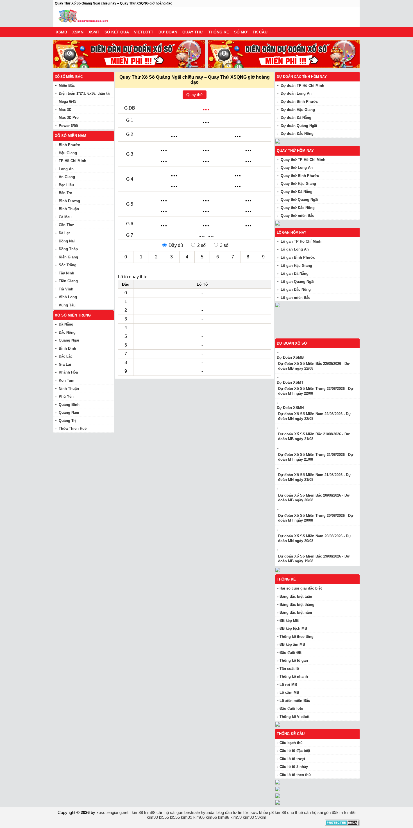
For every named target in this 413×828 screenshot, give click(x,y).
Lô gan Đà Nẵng (294, 273)
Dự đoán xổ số (292, 343)
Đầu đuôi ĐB (290, 652)
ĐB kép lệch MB (293, 628)
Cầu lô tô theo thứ (295, 775)
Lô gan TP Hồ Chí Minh (301, 241)
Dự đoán (167, 32)
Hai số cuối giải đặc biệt (301, 588)
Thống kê (218, 32)
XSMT (93, 32)
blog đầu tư (226, 812)
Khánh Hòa (68, 372)
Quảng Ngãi (69, 340)
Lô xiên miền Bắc (295, 701)
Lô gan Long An (295, 249)
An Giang (67, 177)
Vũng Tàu (67, 305)
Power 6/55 (68, 126)
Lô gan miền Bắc (295, 297)
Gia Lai (65, 364)
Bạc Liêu (66, 185)
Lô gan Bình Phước (298, 257)
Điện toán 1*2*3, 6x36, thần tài (84, 93)
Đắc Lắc (65, 356)
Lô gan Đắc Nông (296, 289)
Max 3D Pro (69, 117)
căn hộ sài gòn (169, 812)
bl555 (164, 817)
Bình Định (67, 348)
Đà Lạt (64, 233)
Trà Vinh (66, 289)
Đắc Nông (67, 332)
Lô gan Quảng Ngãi (297, 281)
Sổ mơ (241, 32)
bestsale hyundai (199, 812)
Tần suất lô (289, 669)
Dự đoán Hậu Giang (298, 110)
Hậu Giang (68, 153)
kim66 (349, 812)
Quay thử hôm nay (295, 151)
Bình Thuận (69, 209)
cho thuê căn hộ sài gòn (309, 812)
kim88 (137, 812)
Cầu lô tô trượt (292, 759)
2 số (201, 245)
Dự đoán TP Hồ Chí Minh (302, 85)
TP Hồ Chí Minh (72, 161)
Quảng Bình (69, 404)
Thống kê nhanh (294, 676)
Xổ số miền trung (73, 315)
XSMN (77, 32)
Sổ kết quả (117, 32)
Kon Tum (66, 380)
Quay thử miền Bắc (297, 215)
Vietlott (143, 32)
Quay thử (192, 32)
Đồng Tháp (68, 249)
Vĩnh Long (68, 297)
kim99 (152, 817)
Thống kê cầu (291, 734)
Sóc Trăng (67, 265)
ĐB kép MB (289, 620)
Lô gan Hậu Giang (296, 265)
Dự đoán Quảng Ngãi (299, 126)
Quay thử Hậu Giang (298, 183)
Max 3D (65, 110)
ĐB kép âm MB (292, 644)
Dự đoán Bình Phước (299, 101)
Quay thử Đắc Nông (298, 208)
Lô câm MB (289, 692)
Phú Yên (66, 396)
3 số (224, 245)
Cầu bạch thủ (291, 743)
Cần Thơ (66, 225)
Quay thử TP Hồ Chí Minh (303, 160)
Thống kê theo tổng (297, 636)
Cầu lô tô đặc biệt (295, 751)
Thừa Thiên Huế (73, 428)
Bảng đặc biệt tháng (297, 604)
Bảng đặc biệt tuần (296, 596)
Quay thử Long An (297, 167)
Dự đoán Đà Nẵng (296, 117)
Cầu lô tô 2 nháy (294, 767)
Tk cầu (260, 32)
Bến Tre (65, 193)
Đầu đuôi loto (291, 708)
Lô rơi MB (288, 685)
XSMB (61, 32)
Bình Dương (69, 201)
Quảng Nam (69, 412)
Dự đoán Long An (296, 93)
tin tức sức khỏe (253, 812)
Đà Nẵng (66, 324)
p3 (271, 812)
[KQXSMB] (320, 336)
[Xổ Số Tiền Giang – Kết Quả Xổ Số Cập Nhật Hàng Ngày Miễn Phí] (83, 17)
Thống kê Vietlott (294, 717)
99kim (337, 812)
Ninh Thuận (69, 388)
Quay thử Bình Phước (300, 176)
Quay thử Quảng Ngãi (299, 199)
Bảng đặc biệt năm (296, 612)
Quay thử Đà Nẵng (296, 192)
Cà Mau (65, 217)
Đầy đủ (176, 245)
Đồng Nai (67, 241)
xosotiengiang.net (113, 812)
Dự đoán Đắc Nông (297, 133)
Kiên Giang (68, 257)
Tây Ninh (66, 273)
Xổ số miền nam (70, 136)
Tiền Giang (68, 281)
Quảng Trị (67, 420)
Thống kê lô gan (294, 660)
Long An (66, 169)
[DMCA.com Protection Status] (342, 824)
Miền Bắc (67, 85)
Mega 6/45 (67, 101)
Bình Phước (69, 145)
